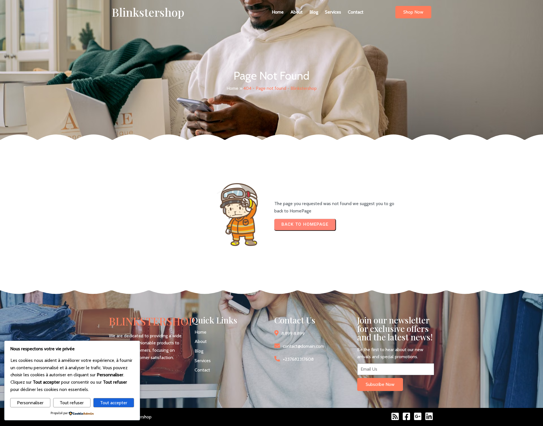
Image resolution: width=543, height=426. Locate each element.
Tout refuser (72, 402)
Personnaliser (30, 402)
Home (232, 88)
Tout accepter (113, 402)
